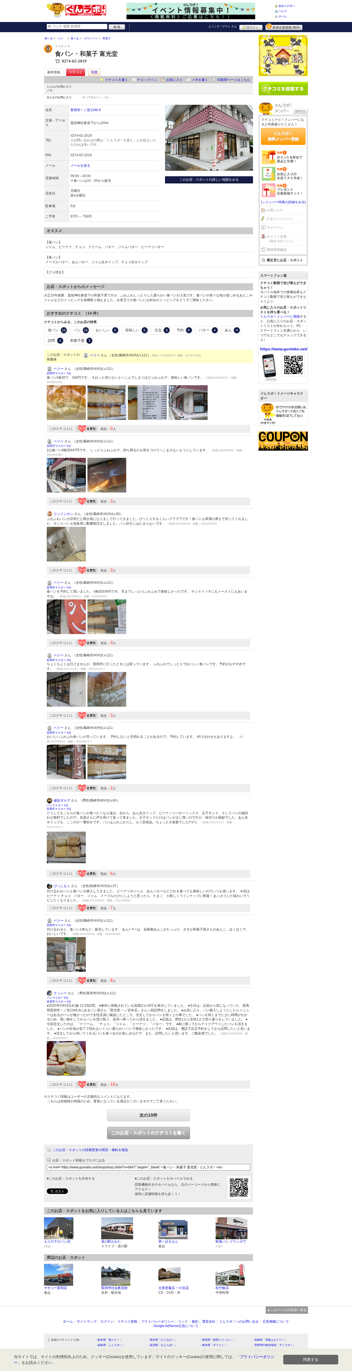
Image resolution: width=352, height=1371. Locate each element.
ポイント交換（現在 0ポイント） (281, 239)
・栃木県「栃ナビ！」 (108, 1339)
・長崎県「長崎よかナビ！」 (269, 1339)
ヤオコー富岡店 (55, 1288)
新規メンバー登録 (283, 26)
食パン (57, 330)
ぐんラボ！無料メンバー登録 (283, 136)
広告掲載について (276, 1321)
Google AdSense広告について (176, 1326)
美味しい (135, 330)
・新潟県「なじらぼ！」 (162, 1345)
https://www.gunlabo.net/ (283, 349)
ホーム (283, 16)
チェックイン (147, 80)
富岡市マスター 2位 (59, 1001)
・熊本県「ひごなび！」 (162, 1339)
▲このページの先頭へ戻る (287, 1310)
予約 (183, 330)
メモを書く (200, 80)
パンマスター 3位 (57, 805)
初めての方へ (287, 5)
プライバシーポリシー (157, 1321)
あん (231, 330)
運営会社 (208, 1321)
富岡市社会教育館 (114, 1288)
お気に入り (174, 80)
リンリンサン (63, 514)
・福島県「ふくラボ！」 (110, 1345)
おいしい (106, 330)
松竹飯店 (222, 1288)
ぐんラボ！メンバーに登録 (280, 316)
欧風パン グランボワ (231, 1241)
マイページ (275, 228)
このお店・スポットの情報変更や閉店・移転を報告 (90, 1150)
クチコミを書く (116, 80)
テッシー (60, 993)
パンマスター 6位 (57, 997)
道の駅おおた (111, 1241)
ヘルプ (283, 11)
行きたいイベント (280, 219)
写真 (94, 72)
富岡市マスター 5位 (59, 373)
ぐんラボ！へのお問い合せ (239, 1321)
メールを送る (80, 165)
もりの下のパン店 (57, 1241)
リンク (183, 1321)
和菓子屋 (80, 340)
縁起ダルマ (62, 800)
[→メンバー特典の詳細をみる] (283, 202)
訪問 (54, 340)
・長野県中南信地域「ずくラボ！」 (274, 1345)
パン (81, 330)
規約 (195, 1321)
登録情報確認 (277, 250)
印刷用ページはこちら (233, 80)
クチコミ (75, 72)
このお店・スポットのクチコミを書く (148, 1132)
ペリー (95, 355)
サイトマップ (87, 1321)
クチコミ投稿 (127, 1321)
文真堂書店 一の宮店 (173, 1288)
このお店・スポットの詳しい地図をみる (209, 179)
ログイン (251, 26)
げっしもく (62, 886)
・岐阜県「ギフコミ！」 (214, 1345)
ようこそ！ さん (222, 26)
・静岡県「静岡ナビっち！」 (217, 1339)
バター (207, 330)
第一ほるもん (168, 1241)
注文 (161, 330)
